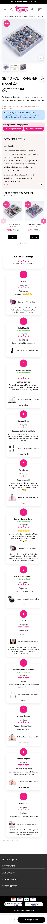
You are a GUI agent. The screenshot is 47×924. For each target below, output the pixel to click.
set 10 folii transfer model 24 (34, 226)
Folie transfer (7, 108)
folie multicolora (21, 106)
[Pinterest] (10, 185)
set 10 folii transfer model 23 (13, 226)
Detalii (12, 237)
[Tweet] (7, 185)
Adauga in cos (31, 920)
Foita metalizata (8, 106)
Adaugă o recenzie (14, 129)
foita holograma (33, 106)
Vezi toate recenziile (10, 840)
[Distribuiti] (4, 185)
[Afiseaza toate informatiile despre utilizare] (41, 184)
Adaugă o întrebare (35, 129)
